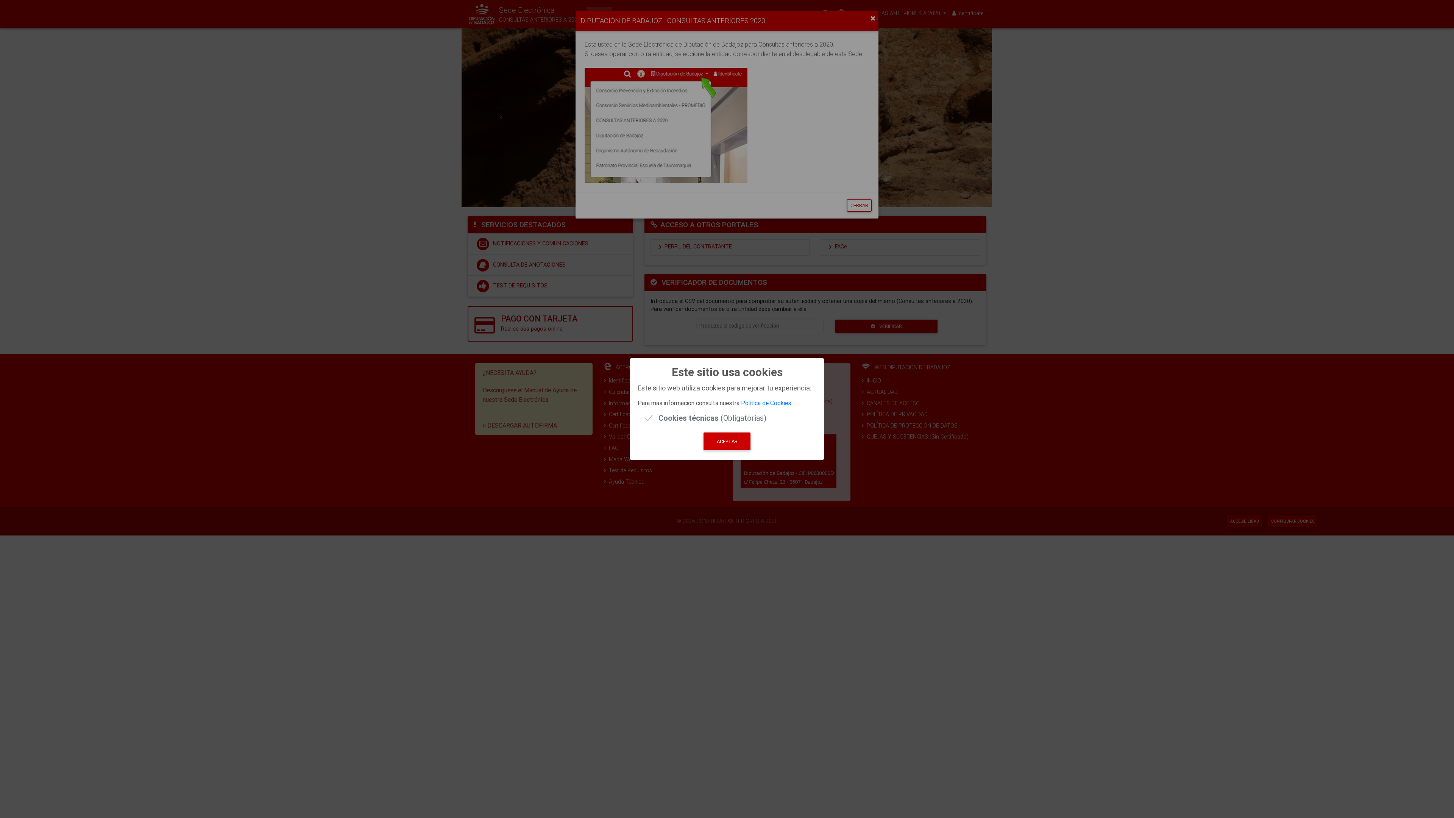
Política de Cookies (766, 403)
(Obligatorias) (712, 418)
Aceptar (727, 441)
